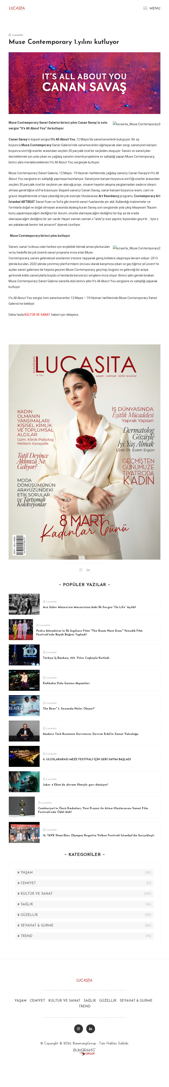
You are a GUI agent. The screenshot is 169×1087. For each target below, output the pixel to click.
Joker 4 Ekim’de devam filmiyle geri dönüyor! (75, 784)
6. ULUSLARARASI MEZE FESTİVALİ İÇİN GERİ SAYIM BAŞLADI (87, 759)
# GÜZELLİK (28, 915)
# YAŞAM (25, 872)
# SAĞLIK (25, 904)
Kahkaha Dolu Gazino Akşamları (66, 683)
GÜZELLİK (107, 1001)
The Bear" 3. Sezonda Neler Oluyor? (68, 708)
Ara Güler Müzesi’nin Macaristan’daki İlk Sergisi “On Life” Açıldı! (89, 607)
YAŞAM (21, 1001)
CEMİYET (37, 1001)
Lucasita (51, 601)
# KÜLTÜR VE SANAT (35, 894)
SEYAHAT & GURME (136, 1001)
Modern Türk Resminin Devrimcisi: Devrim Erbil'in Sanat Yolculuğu (90, 734)
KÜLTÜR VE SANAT (37, 314)
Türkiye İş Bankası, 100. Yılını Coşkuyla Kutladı (76, 658)
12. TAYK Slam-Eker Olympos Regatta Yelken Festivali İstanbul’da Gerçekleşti (98, 835)
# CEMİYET (27, 883)
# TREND (25, 936)
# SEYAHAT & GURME (35, 925)
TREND (84, 1006)
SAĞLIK (90, 1001)
